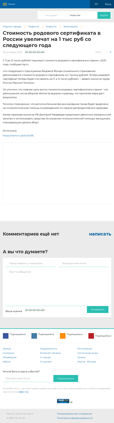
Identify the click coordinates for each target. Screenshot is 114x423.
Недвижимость (48, 348)
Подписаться (66, 378)
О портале (46, 361)
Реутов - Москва (86, 361)
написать (100, 234)
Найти (104, 15)
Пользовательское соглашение (74, 413)
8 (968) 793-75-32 (15, 418)
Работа (7, 361)
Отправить (97, 309)
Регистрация (84, 348)
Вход (108, 4)
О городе (45, 357)
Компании (8, 353)
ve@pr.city (23, 391)
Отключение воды (87, 353)
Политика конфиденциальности (75, 418)
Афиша (7, 348)
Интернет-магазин (50, 353)
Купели (81, 357)
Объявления (9, 357)
